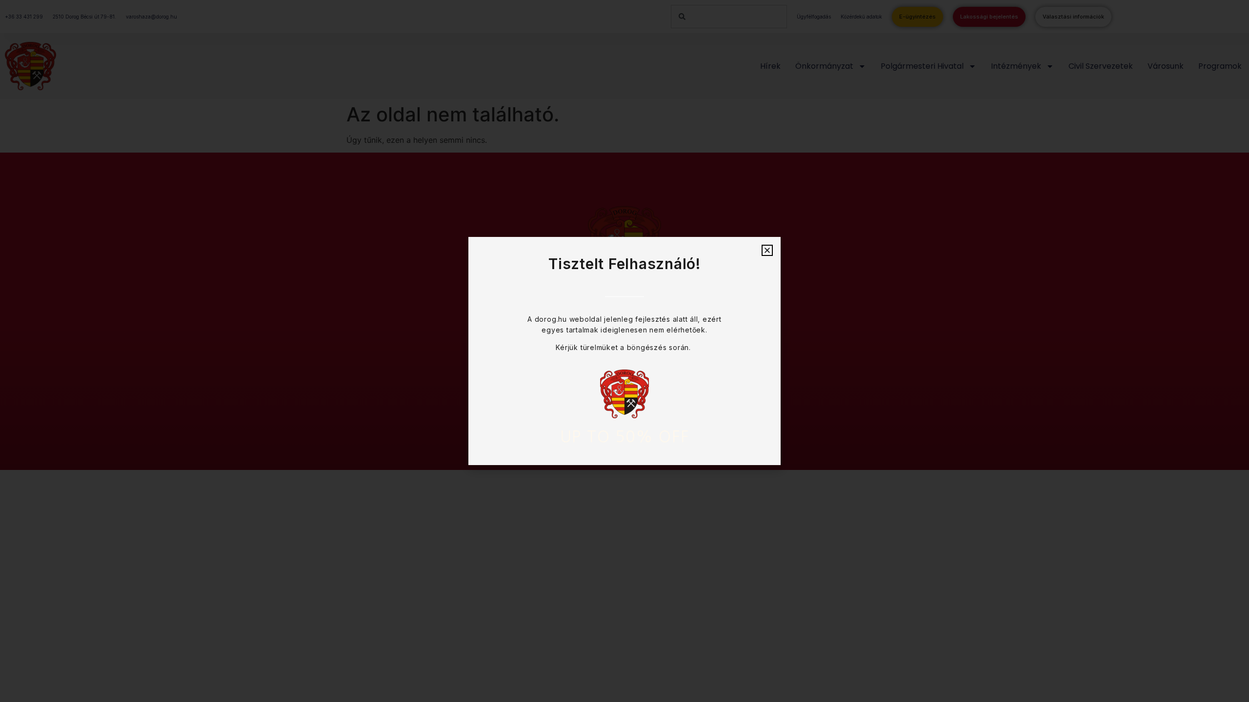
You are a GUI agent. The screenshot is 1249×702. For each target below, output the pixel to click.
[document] (624, 351)
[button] (767, 250)
